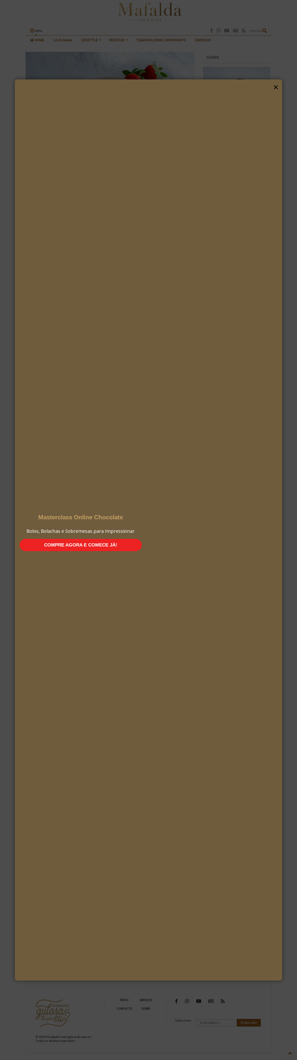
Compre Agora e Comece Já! (80, 544)
